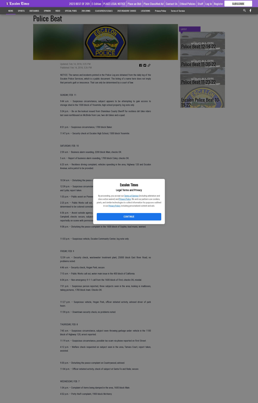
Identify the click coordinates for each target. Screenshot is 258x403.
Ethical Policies (187, 4)
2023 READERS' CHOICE (126, 10)
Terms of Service (131, 196)
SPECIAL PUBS (71, 10)
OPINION (47, 10)
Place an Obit (134, 4)
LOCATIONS (145, 10)
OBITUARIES (34, 10)
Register (218, 4)
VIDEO (57, 10)
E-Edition (96, 4)
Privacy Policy (125, 199)
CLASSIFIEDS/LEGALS (104, 10)
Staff (200, 4)
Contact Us (172, 4)
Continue (129, 216)
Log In (208, 4)
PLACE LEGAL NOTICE (114, 4)
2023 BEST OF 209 (79, 4)
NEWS (10, 10)
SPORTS (21, 10)
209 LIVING (86, 10)
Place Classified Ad (153, 4)
